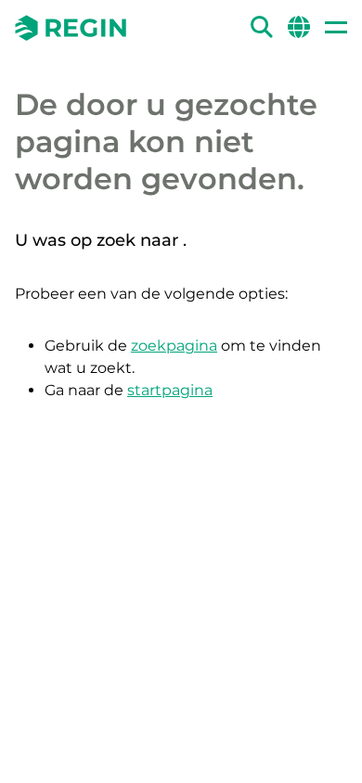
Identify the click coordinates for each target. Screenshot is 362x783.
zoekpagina (174, 345)
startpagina (170, 390)
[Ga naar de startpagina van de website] (70, 28)
